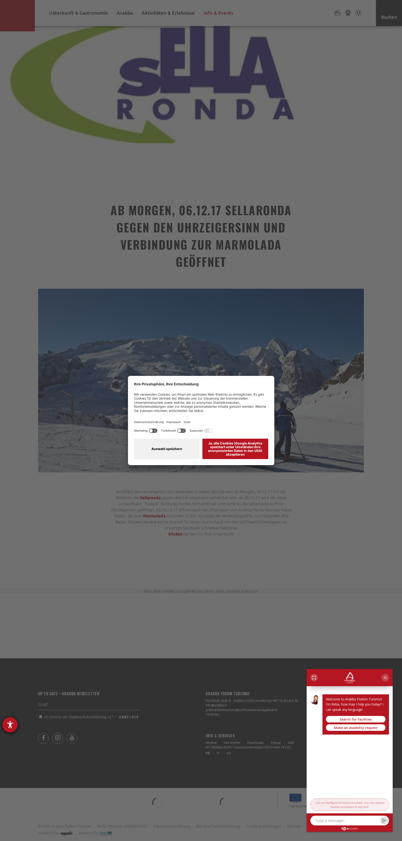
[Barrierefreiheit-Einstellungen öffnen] (10, 724)
